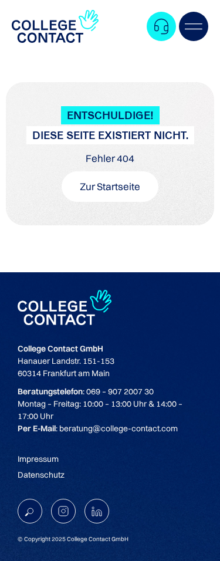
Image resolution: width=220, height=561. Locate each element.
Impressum (38, 459)
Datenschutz (41, 474)
